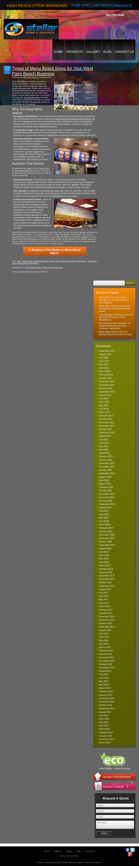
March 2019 (104, 524)
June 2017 (104, 596)
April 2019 (104, 521)
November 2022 (106, 385)
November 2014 (106, 702)
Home (58, 51)
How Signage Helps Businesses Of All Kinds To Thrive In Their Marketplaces (116, 317)
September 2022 (107, 392)
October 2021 (105, 429)
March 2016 (104, 647)
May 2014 (103, 722)
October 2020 (105, 470)
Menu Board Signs (34, 267)
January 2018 (105, 572)
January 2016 (105, 654)
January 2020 (105, 490)
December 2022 (106, 381)
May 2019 (103, 518)
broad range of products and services (73, 119)
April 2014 (104, 725)
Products (74, 51)
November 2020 (106, 467)
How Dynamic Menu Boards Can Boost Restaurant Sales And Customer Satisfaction (115, 325)
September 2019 (107, 504)
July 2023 (103, 358)
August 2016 (105, 630)
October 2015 (105, 664)
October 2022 (105, 388)
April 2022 (104, 409)
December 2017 (106, 576)
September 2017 (107, 586)
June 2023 (104, 361)
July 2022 (103, 398)
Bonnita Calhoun (31, 77)
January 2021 (105, 460)
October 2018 (105, 541)
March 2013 (104, 742)
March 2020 (104, 484)
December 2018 (106, 535)
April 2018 (104, 562)
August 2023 (105, 354)
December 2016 (106, 616)
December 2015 (106, 657)
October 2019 (105, 501)
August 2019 (105, 507)
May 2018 (103, 558)
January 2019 (105, 531)
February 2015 (106, 691)
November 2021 (106, 426)
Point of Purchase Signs (53, 267)
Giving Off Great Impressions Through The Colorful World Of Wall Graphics (114, 300)
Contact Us (124, 51)
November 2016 (106, 620)
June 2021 (104, 443)
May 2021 (103, 446)
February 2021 (106, 456)
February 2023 (106, 375)
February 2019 (106, 528)
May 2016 (103, 640)
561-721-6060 (115, 15)
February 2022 (106, 415)
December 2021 (106, 422)
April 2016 (104, 644)
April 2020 (104, 480)
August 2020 (105, 477)
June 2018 (104, 555)
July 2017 (103, 593)
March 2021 (104, 453)
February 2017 (106, 610)
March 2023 (104, 371)
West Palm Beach (22, 171)
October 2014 (105, 705)
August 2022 (105, 395)
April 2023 (104, 368)
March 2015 (104, 688)
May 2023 (103, 364)
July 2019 (103, 511)
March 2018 (104, 565)
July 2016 (103, 633)
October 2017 (105, 582)
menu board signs (31, 97)
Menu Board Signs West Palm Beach (33, 261)
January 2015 (105, 695)
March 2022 (104, 412)
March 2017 (104, 606)
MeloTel (98, 862)
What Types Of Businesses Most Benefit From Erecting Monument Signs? (115, 308)
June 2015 (104, 678)
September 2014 (107, 708)
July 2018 (103, 552)
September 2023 (107, 351)
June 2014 (104, 719)
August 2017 (105, 589)
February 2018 (106, 569)
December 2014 (106, 698)
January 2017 (105, 613)
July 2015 (103, 674)
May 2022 (103, 405)
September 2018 (107, 545)
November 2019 (106, 497)
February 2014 (106, 732)
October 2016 (105, 623)
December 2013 (106, 739)
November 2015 (106, 661)
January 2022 (105, 419)
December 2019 (106, 494)
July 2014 (103, 715)
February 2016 (106, 650)
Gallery (93, 51)
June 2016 (104, 637)
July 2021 (103, 439)
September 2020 (107, 473)
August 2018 (105, 548)
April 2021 (104, 449)
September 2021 (107, 432)
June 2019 (104, 514)
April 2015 (104, 685)
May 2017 (103, 599)
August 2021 (105, 436)
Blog (107, 51)
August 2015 (105, 671)
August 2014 (105, 712)
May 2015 (103, 681)
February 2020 (106, 487)
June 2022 (104, 402)
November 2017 (106, 579)
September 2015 (107, 668)
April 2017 (104, 603)
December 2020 (106, 463)
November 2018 (106, 538)
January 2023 (105, 378)
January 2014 (105, 736)
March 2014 (104, 729)
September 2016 (107, 627)
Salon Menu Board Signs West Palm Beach (68, 261)
